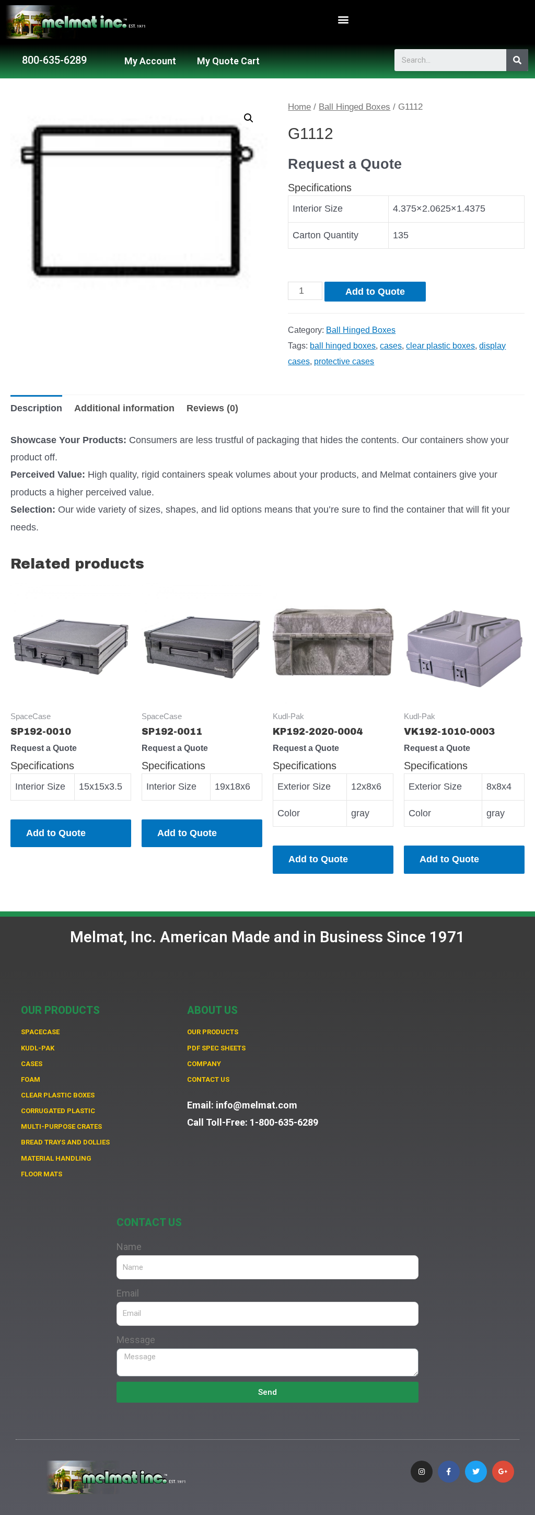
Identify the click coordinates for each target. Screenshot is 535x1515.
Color (288, 813)
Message (136, 1339)
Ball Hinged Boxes (354, 107)
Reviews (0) (212, 408)
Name (129, 1246)
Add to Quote (375, 291)
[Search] (517, 60)
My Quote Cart (228, 60)
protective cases (344, 361)
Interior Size (318, 208)
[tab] (36, 408)
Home (299, 107)
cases (391, 345)
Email (128, 1293)
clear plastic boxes (440, 345)
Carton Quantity (325, 235)
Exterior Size (304, 786)
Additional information (124, 408)
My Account (150, 60)
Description (36, 408)
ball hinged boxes (343, 345)
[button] (343, 19)
